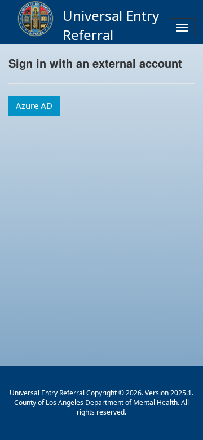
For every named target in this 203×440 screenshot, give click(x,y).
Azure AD (34, 105)
